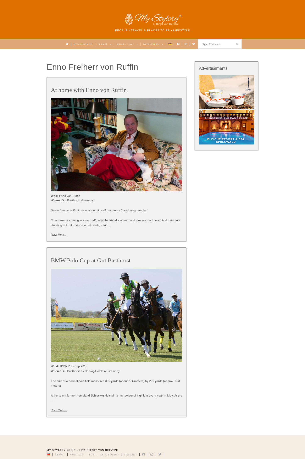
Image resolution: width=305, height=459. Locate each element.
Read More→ (59, 234)
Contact (77, 454)
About (60, 454)
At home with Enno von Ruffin (89, 90)
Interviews (152, 44)
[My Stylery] (152, 24)
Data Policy (109, 454)
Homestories (83, 44)
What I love (126, 44)
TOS (92, 454)
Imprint (130, 454)
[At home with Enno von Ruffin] (116, 144)
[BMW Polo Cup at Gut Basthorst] (116, 315)
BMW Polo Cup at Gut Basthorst (91, 260)
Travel (103, 44)
